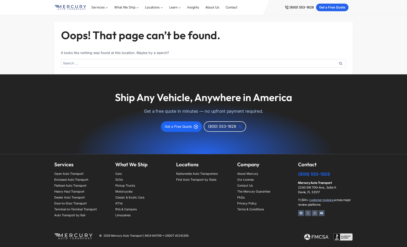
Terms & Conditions (250, 209)
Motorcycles (123, 191)
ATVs (119, 203)
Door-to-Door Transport (70, 203)
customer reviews (321, 200)
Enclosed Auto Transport (71, 179)
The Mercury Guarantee (253, 191)
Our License (245, 179)
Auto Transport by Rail (69, 215)
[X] (308, 213)
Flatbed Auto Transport (70, 185)
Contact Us (245, 185)
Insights (193, 7)
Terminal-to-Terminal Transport (75, 209)
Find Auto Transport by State (196, 179)
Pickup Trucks (125, 185)
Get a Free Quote (332, 7)
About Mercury (247, 173)
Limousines (123, 215)
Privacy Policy (247, 203)
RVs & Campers (126, 209)
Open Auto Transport (69, 173)
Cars (118, 173)
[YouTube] (322, 213)
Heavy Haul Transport (69, 191)
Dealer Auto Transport (69, 197)
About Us (212, 7)
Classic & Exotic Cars (129, 197)
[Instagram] (315, 213)
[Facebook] (301, 213)
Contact (231, 7)
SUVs (119, 179)
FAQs (241, 197)
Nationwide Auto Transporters (197, 173)
